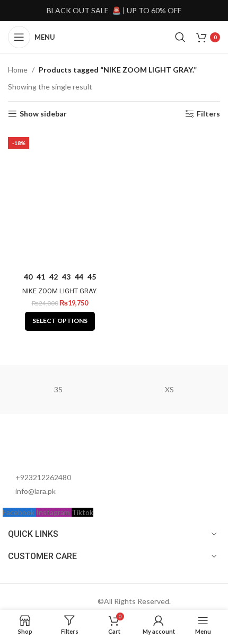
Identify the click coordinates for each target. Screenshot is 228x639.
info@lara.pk (35, 491)
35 (58, 389)
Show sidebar (43, 114)
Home (18, 69)
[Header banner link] (114, 10)
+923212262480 (43, 477)
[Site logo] (113, 36)
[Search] (180, 37)
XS (169, 389)
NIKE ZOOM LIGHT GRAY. (60, 291)
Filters (208, 114)
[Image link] (61, 447)
